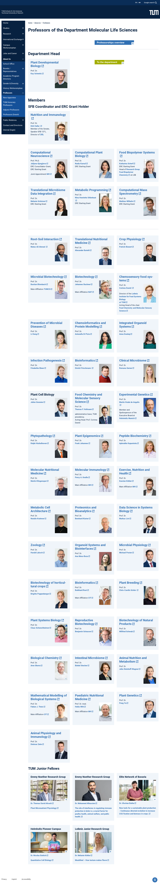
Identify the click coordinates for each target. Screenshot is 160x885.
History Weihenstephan (12, 88)
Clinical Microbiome (132, 360)
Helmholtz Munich (126, 418)
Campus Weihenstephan (9, 46)
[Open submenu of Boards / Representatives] (23, 68)
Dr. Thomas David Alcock (41, 803)
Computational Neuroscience (40, 154)
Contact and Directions (12, 125)
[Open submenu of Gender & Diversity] (23, 83)
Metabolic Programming (91, 190)
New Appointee (9, 98)
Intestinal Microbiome (89, 658)
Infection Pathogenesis (46, 360)
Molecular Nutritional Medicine (45, 471)
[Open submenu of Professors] (23, 93)
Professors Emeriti (11, 114)
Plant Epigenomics (87, 436)
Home (5, 23)
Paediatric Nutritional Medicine (89, 697)
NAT (90, 292)
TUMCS (47, 289)
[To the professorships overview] (114, 42)
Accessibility (26, 879)
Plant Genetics (129, 695)
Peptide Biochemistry (133, 436)
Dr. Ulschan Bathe (126, 803)
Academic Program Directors (11, 77)
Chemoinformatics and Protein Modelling (90, 324)
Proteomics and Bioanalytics (85, 509)
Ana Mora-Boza (81, 556)
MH (48, 174)
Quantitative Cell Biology (41, 860)
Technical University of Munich (12, 13)
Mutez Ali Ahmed (38, 247)
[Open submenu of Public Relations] (23, 120)
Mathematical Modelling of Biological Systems (49, 697)
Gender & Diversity (10, 83)
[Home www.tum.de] (153, 12)
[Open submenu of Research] (23, 33)
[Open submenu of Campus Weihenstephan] (23, 44)
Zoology (36, 545)
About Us (7, 59)
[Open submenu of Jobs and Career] (23, 53)
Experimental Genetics (134, 394)
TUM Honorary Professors (9, 103)
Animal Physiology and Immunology (46, 735)
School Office (8, 64)
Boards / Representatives (9, 69)
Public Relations (10, 120)
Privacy (4, 879)
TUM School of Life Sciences (12, 11)
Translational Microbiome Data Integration (48, 191)
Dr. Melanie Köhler (82, 855)
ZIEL (42, 134)
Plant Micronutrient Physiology (43, 808)
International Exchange (12, 39)
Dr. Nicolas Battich (38, 855)
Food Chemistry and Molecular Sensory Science (88, 398)
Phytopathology (41, 436)
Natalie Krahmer (37, 518)
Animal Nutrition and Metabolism (133, 659)
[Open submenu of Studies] (23, 28)
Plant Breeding (129, 582)
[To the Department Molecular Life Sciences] (109, 62)
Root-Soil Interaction (45, 239)
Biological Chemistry (44, 658)
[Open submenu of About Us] (23, 59)
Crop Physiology (130, 239)
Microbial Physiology (133, 545)
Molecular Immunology (90, 470)
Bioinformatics (85, 360)
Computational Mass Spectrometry (133, 191)
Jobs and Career (10, 53)
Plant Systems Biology (46, 620)
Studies (6, 28)
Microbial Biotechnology (47, 277)
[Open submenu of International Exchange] (23, 39)
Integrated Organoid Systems (132, 324)
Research (7, 34)
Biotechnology (84, 277)
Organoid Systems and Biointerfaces (90, 546)
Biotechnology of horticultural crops (48, 584)
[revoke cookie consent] (154, 879)
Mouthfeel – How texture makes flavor (91, 860)
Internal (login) (9, 130)
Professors (7, 93)
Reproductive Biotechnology (84, 622)
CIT (89, 598)
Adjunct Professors (11, 110)
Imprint (14, 879)
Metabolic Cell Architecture (40, 509)
